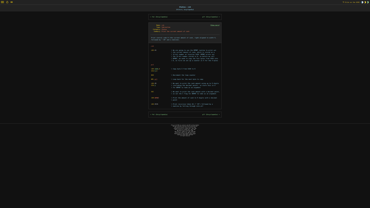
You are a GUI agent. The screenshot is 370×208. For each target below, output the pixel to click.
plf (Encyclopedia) (210, 17)
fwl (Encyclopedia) (160, 17)
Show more (215, 25)
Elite (351, 2)
